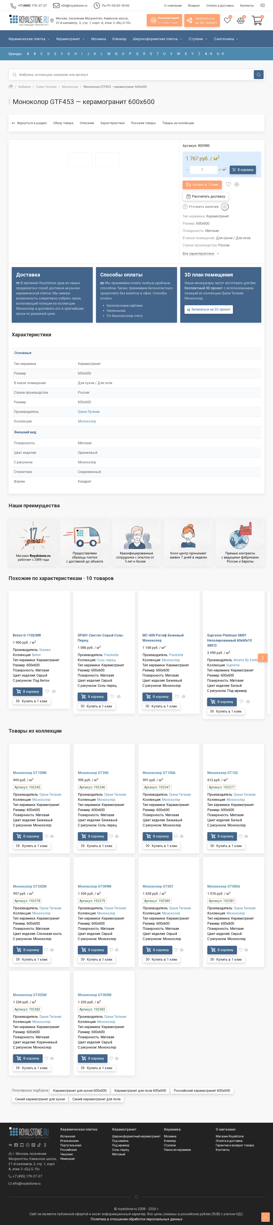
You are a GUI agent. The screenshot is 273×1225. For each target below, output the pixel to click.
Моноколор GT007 (158, 886)
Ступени (170, 1145)
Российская (68, 1149)
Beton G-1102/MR (27, 635)
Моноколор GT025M (29, 995)
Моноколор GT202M (29, 886)
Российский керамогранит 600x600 (202, 1091)
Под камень (120, 1141)
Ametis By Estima (247, 660)
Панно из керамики (177, 1149)
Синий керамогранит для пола (97, 1099)
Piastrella (111, 655)
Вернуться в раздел (32, 123)
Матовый (118, 1154)
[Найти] (259, 74)
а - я (208, 54)
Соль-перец (106, 660)
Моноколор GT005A (223, 886)
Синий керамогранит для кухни (40, 1099)
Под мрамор (120, 1145)
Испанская (67, 1136)
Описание (87, 123)
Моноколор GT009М (94, 886)
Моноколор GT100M (29, 773)
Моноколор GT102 (222, 773)
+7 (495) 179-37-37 (27, 1176)
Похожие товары (143, 123)
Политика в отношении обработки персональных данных (136, 1219)
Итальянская (69, 1141)
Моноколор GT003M (94, 995)
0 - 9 (220, 54)
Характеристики (112, 123)
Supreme (233, 665)
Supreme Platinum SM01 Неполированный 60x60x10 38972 (229, 640)
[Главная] (11, 86)
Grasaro (45, 650)
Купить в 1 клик (205, 185)
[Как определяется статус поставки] (225, 207)
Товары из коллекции (178, 123)
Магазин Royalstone (230, 1136)
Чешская (66, 1154)
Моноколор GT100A (159, 773)
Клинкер (170, 1141)
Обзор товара (63, 123)
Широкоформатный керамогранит (136, 1136)
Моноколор (87, 421)
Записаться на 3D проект (210, 309)
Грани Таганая (89, 412)
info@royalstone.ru (26, 1184)
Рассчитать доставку (208, 196)
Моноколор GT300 (93, 773)
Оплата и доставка (229, 1141)
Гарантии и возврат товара (235, 1145)
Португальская (70, 1145)
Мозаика (170, 1136)
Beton (36, 655)
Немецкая (67, 1158)
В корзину (245, 170)
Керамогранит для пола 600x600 (140, 1091)
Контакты (222, 1149)
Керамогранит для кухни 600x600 (80, 1091)
